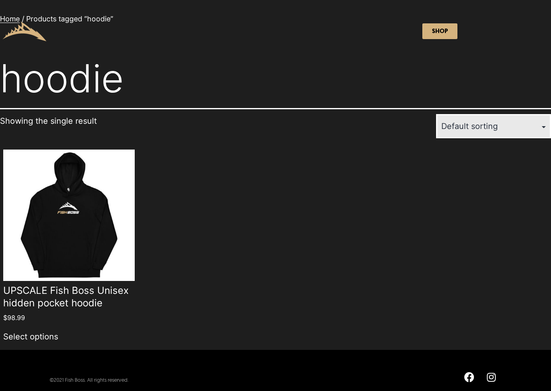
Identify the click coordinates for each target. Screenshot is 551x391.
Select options (30, 336)
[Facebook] (469, 377)
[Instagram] (491, 377)
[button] (439, 31)
